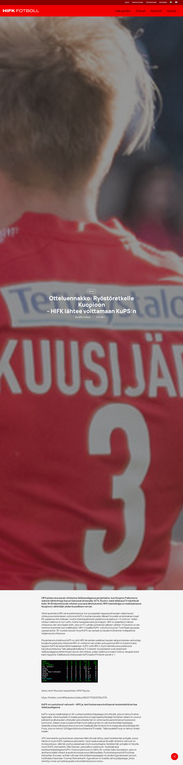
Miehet (91, 291)
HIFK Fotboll (84, 317)
